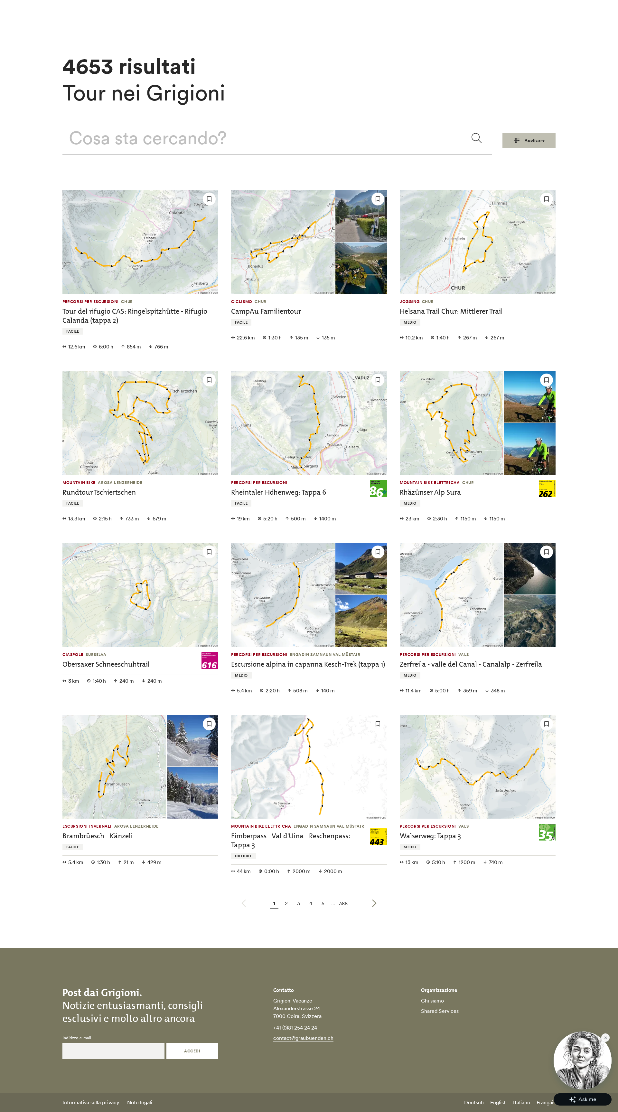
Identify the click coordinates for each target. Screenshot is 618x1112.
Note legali (139, 1102)
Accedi (192, 1051)
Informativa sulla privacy (90, 1102)
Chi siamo (432, 1000)
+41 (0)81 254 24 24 (295, 1027)
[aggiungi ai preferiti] (209, 199)
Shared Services (440, 1011)
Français (546, 1102)
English (498, 1102)
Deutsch (474, 1102)
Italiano (521, 1102)
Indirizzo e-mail (76, 1038)
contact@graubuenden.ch (303, 1038)
